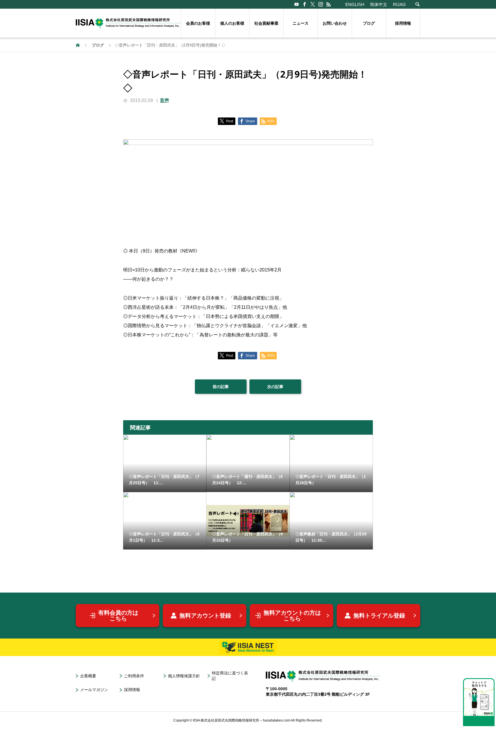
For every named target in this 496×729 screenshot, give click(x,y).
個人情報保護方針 (184, 676)
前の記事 (221, 386)
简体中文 (378, 4)
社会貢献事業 (266, 23)
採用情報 (403, 23)
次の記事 (275, 386)
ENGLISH (354, 4)
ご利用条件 (134, 676)
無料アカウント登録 (205, 615)
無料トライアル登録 (379, 615)
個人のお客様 (232, 23)
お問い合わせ (335, 23)
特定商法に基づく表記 (230, 676)
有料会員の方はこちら (118, 616)
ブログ (369, 23)
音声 (164, 100)
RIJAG (399, 4)
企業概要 (88, 676)
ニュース (300, 23)
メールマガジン (94, 689)
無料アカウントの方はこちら (292, 616)
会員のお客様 (198, 23)
